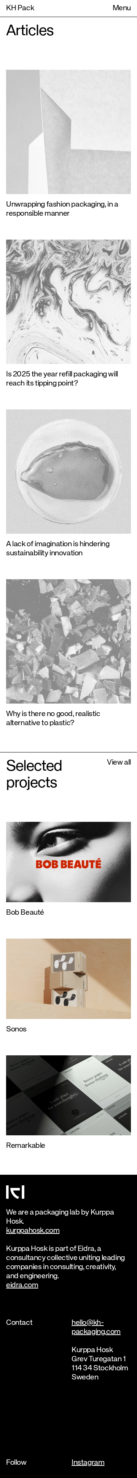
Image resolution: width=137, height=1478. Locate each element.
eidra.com (22, 1285)
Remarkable (25, 1146)
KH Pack (20, 8)
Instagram (88, 1463)
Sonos (16, 1029)
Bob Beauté (25, 913)
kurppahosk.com (32, 1231)
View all (119, 762)
